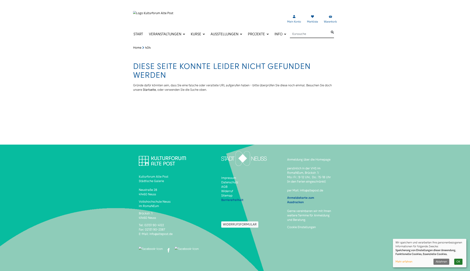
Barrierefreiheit (232, 200)
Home (137, 48)
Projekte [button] (257, 34)
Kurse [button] (196, 34)
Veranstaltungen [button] (165, 34)
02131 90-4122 (154, 225)
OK (458, 261)
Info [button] (278, 34)
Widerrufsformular (240, 224)
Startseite (149, 90)
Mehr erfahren (403, 261)
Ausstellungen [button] (225, 34)
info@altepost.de (161, 234)
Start (138, 34)
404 (148, 48)
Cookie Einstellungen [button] (301, 227)
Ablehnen (441, 261)
